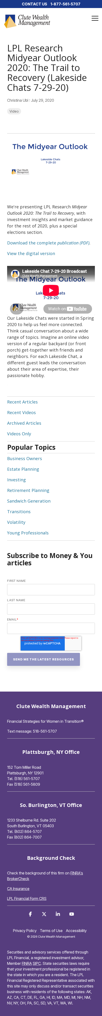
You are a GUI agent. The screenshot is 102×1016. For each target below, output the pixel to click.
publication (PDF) (72, 243)
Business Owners (24, 458)
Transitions (19, 511)
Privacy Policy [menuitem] (25, 930)
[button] (95, 18)
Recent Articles (22, 402)
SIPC (37, 963)
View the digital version (31, 253)
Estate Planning (23, 469)
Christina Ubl (18, 100)
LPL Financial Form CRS (26, 898)
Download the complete (31, 243)
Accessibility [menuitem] (76, 930)
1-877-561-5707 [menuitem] (65, 4)
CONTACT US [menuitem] (34, 4)
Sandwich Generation (29, 501)
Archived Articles (24, 423)
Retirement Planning (28, 490)
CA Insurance (18, 888)
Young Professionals (28, 533)
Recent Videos (21, 412)
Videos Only (19, 434)
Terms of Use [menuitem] (51, 930)
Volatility (16, 522)
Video (14, 111)
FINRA (27, 963)
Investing (16, 480)
